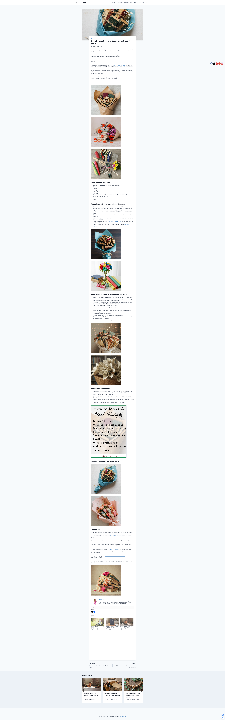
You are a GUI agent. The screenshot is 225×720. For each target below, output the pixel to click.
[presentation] (91, 684)
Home (146, 2)
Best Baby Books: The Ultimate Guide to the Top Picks (90, 695)
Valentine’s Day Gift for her (116, 535)
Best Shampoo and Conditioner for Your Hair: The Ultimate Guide (125, 665)
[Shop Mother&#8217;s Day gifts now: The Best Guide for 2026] (97, 622)
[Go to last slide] (83, 690)
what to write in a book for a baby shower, (115, 556)
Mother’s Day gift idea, (119, 65)
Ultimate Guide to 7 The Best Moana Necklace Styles (133, 695)
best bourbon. (122, 222)
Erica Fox (94, 46)
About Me (114, 2)
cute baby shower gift (115, 549)
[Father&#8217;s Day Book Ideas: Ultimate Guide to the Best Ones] (112, 622)
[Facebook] (92, 607)
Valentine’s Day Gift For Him (114, 221)
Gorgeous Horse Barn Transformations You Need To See (112, 695)
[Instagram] (93, 607)
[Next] (141, 690)
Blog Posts (141, 2)
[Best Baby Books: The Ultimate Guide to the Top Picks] (126, 622)
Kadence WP (123, 716)
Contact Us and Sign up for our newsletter (128, 2)
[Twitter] (95, 607)
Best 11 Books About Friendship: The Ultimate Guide (100, 665)
